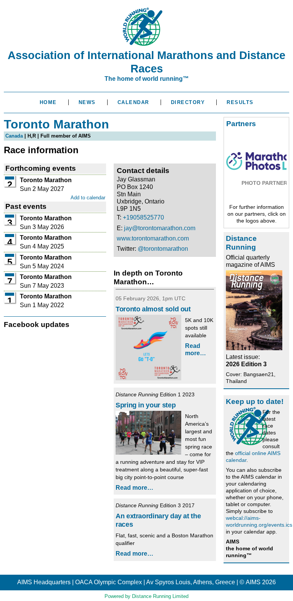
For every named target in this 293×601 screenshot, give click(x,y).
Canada (14, 136)
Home (48, 102)
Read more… (134, 487)
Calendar (133, 102)
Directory (188, 102)
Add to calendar (88, 197)
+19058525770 (143, 217)
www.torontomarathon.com (153, 238)
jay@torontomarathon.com (159, 228)
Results (240, 102)
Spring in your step (145, 405)
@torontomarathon (163, 248)
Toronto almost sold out (153, 309)
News (87, 102)
